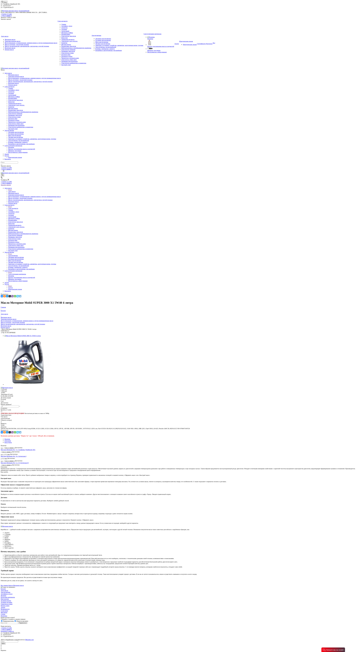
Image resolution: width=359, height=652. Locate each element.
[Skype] (17, 296)
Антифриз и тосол (6, 594)
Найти (3, 643)
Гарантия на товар (6, 604)
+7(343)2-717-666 (6, 14)
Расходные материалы (8, 597)
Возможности (5, 609)
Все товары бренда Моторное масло (12, 585)
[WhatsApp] (15, 296)
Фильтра (3, 595)
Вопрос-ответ (5, 605)
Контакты (7, 159)
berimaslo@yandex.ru (7, 631)
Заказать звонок (6, 185)
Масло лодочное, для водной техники (13, 322)
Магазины (4, 612)
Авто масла (8, 73)
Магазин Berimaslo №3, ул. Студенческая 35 (15, 463)
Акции (6, 154)
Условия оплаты (6, 600)
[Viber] (12, 296)
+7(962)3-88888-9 (6, 16)
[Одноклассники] (4, 296)
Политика (4, 616)
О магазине (4, 611)
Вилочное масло (6, 326)
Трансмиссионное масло (8, 319)
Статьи (3, 614)
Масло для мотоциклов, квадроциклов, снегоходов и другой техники (23, 324)
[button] (333, 650)
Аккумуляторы (9, 130)
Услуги (6, 156)
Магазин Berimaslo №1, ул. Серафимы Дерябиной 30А (18, 450)
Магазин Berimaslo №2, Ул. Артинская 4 (13, 456)
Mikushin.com (29, 639)
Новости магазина (22, 621)
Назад (10, 190)
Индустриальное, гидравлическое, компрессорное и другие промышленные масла (27, 321)
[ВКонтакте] (2, 296)
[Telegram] (20, 296)
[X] (10, 296)
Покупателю (5, 599)
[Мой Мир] (7, 296)
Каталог (3, 589)
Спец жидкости (9, 86)
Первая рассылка (8, 621)
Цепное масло (5, 327)
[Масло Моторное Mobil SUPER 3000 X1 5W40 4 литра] (22, 336)
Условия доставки (6, 602)
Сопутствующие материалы (13, 145)
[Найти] (1, 164)
